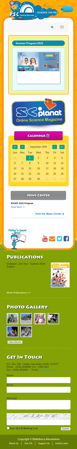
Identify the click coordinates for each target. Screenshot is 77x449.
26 (62, 173)
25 (54, 173)
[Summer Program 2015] (39, 67)
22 (30, 173)
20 (15, 173)
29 (30, 179)
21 (22, 173)
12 (62, 163)
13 (15, 168)
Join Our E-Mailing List (24, 428)
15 (30, 168)
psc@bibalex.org (47, 369)
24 (47, 173)
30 (38, 179)
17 (47, 168)
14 (22, 168)
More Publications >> (18, 292)
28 (22, 179)
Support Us (44, 443)
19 (62, 168)
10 (47, 163)
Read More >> (18, 207)
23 (38, 173)
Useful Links (61, 443)
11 (55, 163)
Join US (28, 443)
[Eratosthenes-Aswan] (40, 319)
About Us (14, 443)
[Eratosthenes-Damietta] (53, 319)
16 (38, 168)
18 (54, 168)
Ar (62, 9)
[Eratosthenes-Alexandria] (26, 319)
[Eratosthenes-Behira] (12, 319)
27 (15, 179)
